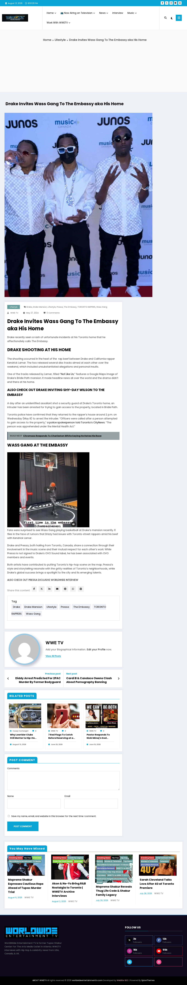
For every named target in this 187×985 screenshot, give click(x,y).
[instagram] (171, 3)
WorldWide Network (105, 868)
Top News (127, 861)
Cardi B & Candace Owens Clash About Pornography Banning (89, 680)
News (102, 13)
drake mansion (40, 307)
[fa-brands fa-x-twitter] (166, 3)
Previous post (53, 673)
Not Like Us (67, 374)
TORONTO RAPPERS (86, 307)
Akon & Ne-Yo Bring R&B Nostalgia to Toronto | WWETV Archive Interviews (69, 890)
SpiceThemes (148, 980)
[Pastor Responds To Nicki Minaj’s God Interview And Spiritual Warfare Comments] (102, 715)
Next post (71, 673)
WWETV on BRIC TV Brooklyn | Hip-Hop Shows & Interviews (113, 871)
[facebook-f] (162, 3)
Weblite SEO (122, 980)
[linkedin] (49, 589)
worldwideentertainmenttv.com (87, 980)
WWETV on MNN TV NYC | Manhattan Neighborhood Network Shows (113, 878)
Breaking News (15, 858)
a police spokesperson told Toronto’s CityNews (76, 422)
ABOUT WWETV (39, 980)
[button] (48, 489)
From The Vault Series (62, 861)
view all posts (53, 656)
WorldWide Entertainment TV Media (25, 861)
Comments (13, 768)
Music (130, 13)
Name (10, 796)
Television (164, 861)
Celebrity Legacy (75, 858)
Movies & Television (113, 861)
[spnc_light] (172, 18)
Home (50, 13)
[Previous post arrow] (8, 678)
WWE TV (14, 312)
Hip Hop (27, 858)
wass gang (101, 307)
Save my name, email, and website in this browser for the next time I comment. (53, 816)
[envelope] (57, 589)
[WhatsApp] (73, 589)
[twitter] (41, 589)
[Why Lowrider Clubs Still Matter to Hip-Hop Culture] (25, 715)
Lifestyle (14, 307)
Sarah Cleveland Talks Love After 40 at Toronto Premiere (157, 884)
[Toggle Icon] (179, 18)
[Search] (165, 18)
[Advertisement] (93, 65)
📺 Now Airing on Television (76, 13)
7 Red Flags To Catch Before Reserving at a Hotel (60, 736)
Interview (117, 13)
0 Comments (53, 312)
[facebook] (34, 589)
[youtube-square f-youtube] (180, 3)
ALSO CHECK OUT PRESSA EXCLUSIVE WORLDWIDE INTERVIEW (42, 580)
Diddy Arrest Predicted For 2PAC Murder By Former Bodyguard (38, 680)
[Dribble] (168, 961)
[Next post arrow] (119, 678)
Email (67, 796)
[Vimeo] (139, 961)
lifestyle (52, 307)
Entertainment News (165, 858)
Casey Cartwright (20, 731)
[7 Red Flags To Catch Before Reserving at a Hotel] (63, 715)
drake (29, 307)
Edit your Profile (96, 649)
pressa (60, 307)
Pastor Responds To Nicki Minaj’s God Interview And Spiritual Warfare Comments (100, 736)
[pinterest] (65, 589)
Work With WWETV (57, 22)
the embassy (70, 307)
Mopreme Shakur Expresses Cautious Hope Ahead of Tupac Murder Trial (25, 886)
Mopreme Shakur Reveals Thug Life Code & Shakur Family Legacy (114, 891)
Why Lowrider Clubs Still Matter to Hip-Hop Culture (23, 736)
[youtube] (175, 3)
